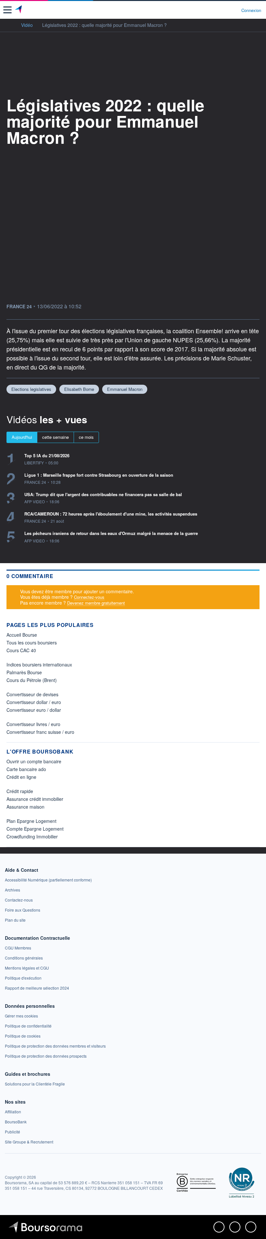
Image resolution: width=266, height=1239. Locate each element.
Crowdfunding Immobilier (32, 836)
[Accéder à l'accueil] (9, 24)
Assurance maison (25, 806)
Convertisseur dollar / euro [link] (33, 702)
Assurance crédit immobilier (34, 799)
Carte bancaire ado (26, 769)
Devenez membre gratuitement (96, 603)
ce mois (86, 437)
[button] (7, 10)
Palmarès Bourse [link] (24, 672)
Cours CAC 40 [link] (21, 650)
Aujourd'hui (22, 437)
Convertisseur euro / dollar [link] (33, 710)
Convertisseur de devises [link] (32, 694)
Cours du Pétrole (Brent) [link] (31, 680)
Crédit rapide (19, 791)
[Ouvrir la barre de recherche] (224, 10)
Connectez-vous (89, 597)
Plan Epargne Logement (31, 821)
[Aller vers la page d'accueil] (19, 10)
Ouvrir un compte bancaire (33, 761)
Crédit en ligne (21, 777)
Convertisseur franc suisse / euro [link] (40, 732)
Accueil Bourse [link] (21, 634)
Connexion (251, 10)
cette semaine (55, 437)
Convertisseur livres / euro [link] (33, 724)
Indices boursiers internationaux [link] (39, 664)
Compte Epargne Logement (35, 828)
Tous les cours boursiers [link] (31, 642)
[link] (48, 879)
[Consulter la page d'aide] (234, 10)
